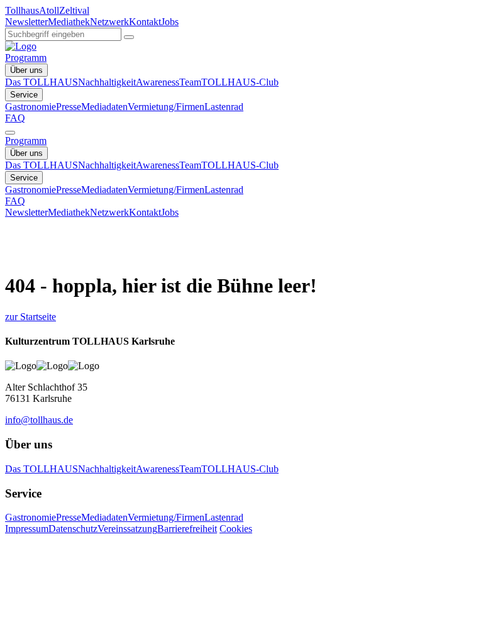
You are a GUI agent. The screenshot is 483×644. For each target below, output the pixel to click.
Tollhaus (22, 10)
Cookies (235, 528)
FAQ (15, 118)
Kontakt (145, 21)
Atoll (49, 10)
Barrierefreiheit (187, 528)
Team (190, 82)
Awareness (157, 82)
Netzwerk (109, 21)
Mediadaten (104, 106)
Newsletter (26, 21)
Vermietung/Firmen (166, 106)
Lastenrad (223, 106)
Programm (26, 57)
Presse (68, 106)
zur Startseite (30, 316)
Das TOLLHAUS (41, 82)
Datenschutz (72, 528)
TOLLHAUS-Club (240, 82)
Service (24, 94)
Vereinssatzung (127, 528)
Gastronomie (30, 106)
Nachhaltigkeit (107, 82)
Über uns (26, 70)
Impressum (26, 528)
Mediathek (69, 21)
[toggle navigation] (10, 133)
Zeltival (74, 10)
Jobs (170, 21)
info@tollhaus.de (39, 419)
